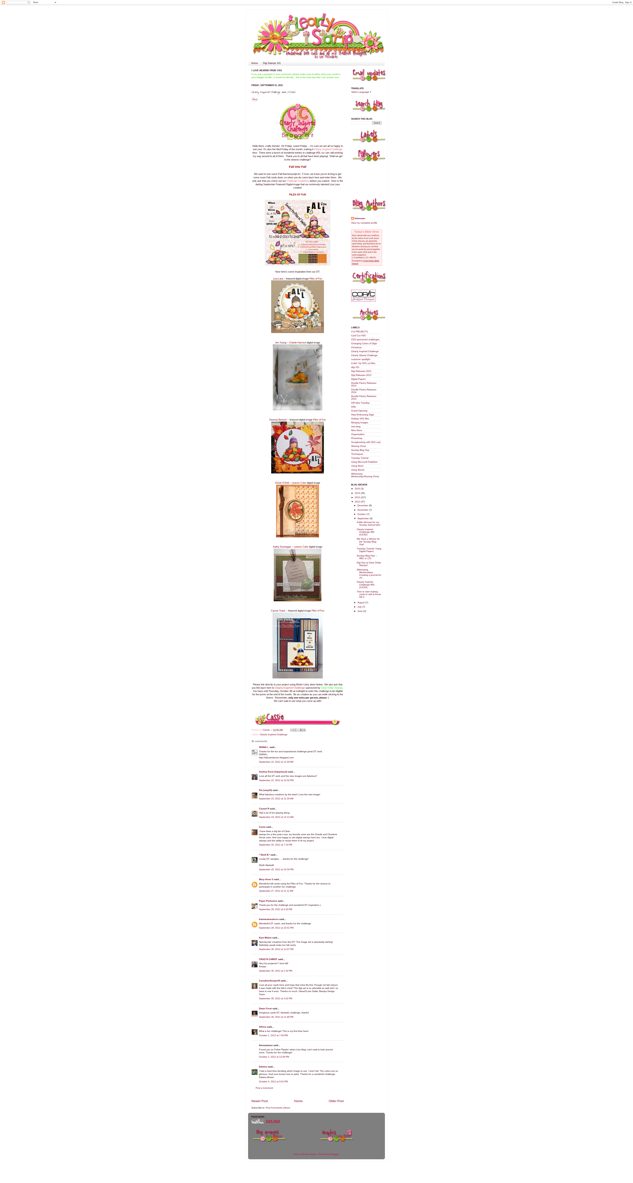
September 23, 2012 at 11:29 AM (276, 798)
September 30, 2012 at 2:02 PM (275, 998)
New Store (356, 430)
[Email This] (291, 730)
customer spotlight (360, 359)
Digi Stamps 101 (272, 63)
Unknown (359, 218)
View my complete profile (364, 223)
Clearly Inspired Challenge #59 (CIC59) (365, 584)
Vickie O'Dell (282, 483)
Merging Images (359, 422)
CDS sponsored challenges (365, 339)
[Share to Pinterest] (304, 730)
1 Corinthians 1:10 (360, 257)
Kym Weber (265, 937)
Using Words (357, 470)
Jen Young (281, 342)
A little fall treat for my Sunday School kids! (368, 523)
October (361, 514)
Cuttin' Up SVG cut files (363, 363)
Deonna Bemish (278, 419)
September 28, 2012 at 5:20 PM (275, 909)
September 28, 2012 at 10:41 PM (276, 928)
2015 (358, 488)
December (363, 505)
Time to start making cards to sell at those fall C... (369, 594)
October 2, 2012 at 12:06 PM (274, 1057)
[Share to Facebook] (301, 730)
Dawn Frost (265, 1008)
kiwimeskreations (269, 919)
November (363, 510)
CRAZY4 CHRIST (268, 959)
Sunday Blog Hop (360, 450)
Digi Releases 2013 (361, 375)
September (363, 518)
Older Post (336, 1101)
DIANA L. (264, 747)
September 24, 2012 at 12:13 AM (276, 817)
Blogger (335, 1154)
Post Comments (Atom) (278, 1108)
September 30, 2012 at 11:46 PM (276, 1017)
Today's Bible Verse (366, 231)
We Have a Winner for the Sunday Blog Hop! (368, 541)
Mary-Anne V (266, 879)
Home (254, 63)
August (361, 602)
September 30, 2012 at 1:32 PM (275, 971)
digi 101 (355, 367)
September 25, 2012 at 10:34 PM (276, 869)
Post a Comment (264, 1088)
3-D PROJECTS (359, 331)
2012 (358, 501)
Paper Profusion (268, 901)
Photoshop (356, 438)
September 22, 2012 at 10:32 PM (276, 780)
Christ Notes (369, 261)
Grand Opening (359, 410)
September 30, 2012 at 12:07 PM (276, 949)
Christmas (356, 347)
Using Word (357, 466)
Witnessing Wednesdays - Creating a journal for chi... (369, 574)
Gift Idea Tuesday (360, 403)
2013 (358, 497)
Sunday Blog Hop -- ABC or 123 (367, 557)
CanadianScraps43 (269, 980)
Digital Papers (358, 379)
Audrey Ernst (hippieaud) (273, 772)
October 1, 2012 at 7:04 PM (273, 1035)
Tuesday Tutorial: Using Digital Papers (369, 550)
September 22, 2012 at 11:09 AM (276, 762)
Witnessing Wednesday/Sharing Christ (365, 475)
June (360, 611)
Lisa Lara (278, 278)
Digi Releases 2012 (361, 371)
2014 (358, 493)
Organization (357, 434)
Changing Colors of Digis (364, 343)
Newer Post (259, 1101)
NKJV (372, 257)
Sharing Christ (358, 446)
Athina (262, 1027)
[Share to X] (298, 730)
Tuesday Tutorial (359, 458)
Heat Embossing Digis (362, 414)
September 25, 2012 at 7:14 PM (275, 845)
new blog (356, 426)
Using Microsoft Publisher (364, 462)
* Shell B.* (264, 855)
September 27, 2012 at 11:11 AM (276, 891)
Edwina (263, 1067)
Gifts (353, 407)
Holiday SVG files (360, 418)
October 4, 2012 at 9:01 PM (273, 1081)
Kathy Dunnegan (282, 546)
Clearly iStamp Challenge (364, 355)
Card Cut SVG (358, 335)
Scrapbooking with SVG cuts (366, 442)
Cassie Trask (278, 610)
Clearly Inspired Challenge (273, 734)
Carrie (262, 827)
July (359, 607)
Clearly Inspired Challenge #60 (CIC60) (365, 532)
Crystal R (264, 808)
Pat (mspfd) (265, 790)
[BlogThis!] (295, 730)
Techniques (357, 454)
